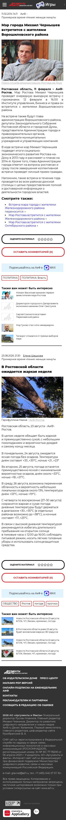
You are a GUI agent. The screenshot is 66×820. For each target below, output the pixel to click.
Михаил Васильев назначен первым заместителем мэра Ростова (35, 294)
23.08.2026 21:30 (11, 355)
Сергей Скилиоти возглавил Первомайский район (31, 315)
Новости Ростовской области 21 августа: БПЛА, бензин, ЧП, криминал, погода (37, 652)
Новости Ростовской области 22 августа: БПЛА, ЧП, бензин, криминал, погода (38, 641)
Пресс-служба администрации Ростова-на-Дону (32, 82)
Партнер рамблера (32, 803)
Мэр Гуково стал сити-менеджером (35, 325)
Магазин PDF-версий (17, 682)
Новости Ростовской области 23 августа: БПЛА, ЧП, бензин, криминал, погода (38, 619)
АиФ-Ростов (37, 420)
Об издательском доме (20, 678)
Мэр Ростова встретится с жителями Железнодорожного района (33, 217)
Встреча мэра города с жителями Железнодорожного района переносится (30, 208)
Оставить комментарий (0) (33, 251)
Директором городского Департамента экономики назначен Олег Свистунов (37, 304)
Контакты (10, 695)
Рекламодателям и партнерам (25, 700)
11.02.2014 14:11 (10, 13)
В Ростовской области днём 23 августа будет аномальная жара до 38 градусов (37, 630)
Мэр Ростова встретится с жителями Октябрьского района (33, 224)
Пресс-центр (49, 678)
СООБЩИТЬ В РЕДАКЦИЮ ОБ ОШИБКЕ (28, 705)
